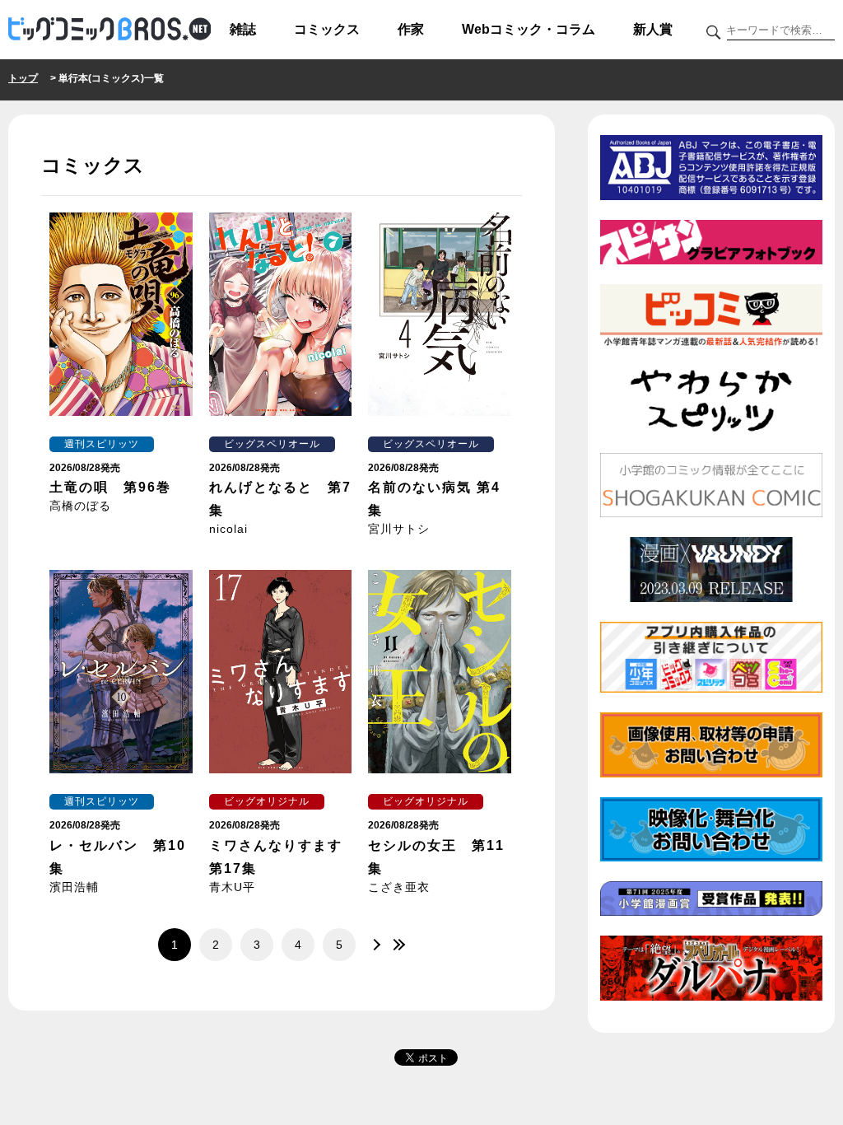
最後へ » (397, 944)
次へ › (372, 944)
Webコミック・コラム (528, 29)
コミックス (327, 29)
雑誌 (243, 29)
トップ (23, 78)
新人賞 (653, 29)
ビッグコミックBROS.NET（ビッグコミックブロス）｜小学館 (109, 29)
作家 (411, 29)
